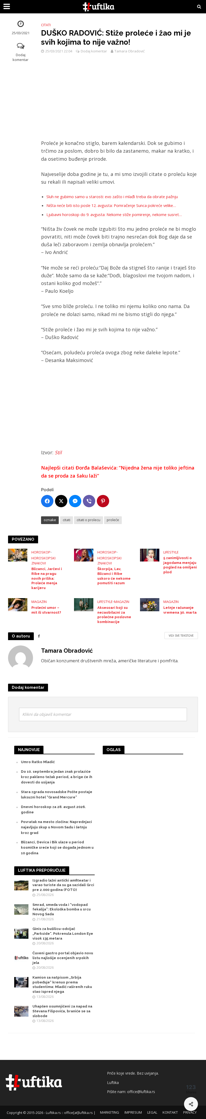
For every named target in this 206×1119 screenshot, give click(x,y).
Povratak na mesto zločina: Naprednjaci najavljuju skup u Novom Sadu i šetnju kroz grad (56, 827)
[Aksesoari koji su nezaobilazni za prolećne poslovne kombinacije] (83, 604)
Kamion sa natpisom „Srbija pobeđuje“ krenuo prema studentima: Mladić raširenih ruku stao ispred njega (62, 984)
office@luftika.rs (141, 1091)
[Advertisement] (119, 99)
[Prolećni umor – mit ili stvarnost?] (17, 604)
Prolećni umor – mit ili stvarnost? (46, 610)
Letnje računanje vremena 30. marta (180, 610)
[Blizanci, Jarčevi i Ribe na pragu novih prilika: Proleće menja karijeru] (17, 554)
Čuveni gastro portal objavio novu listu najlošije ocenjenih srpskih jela (62, 957)
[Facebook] (47, 501)
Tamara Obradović (130, 51)
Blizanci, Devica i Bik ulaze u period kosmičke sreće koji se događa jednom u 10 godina (57, 847)
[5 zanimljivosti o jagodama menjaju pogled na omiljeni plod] (149, 554)
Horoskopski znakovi (43, 561)
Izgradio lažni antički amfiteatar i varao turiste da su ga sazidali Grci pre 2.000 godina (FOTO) (63, 885)
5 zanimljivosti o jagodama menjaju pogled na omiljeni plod (180, 565)
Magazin (39, 601)
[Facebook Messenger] (75, 501)
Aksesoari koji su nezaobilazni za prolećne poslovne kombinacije (114, 615)
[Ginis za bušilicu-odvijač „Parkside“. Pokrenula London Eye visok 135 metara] (21, 933)
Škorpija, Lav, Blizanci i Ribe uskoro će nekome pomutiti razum (114, 576)
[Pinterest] (103, 501)
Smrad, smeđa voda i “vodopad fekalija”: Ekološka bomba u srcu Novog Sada (61, 909)
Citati (46, 24)
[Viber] (89, 501)
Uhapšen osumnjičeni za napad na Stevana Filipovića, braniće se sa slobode (62, 1011)
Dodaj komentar (20, 57)
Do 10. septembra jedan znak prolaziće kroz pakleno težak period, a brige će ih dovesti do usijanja (56, 777)
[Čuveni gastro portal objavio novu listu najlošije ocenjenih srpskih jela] (21, 958)
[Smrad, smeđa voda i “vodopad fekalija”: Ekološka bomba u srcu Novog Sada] (21, 909)
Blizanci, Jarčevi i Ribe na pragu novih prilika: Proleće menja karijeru (46, 578)
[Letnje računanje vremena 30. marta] (149, 604)
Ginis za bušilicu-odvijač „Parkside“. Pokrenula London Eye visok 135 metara (62, 933)
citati (66, 519)
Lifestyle (171, 552)
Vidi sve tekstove (181, 635)
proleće (113, 519)
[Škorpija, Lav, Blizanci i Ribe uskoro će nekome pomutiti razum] (83, 554)
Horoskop (40, 552)
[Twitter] (61, 501)
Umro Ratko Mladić (38, 762)
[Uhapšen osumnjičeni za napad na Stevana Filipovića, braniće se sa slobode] (21, 1011)
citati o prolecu (88, 519)
